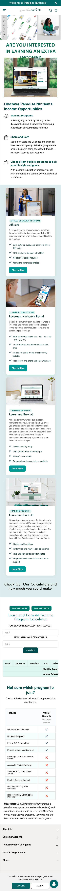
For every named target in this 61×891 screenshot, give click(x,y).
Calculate (30, 650)
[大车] (55, 10)
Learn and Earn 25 (41, 608)
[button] (4, 10)
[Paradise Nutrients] (30, 10)
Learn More (17, 468)
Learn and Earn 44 (19, 608)
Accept (40, 886)
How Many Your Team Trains (30, 637)
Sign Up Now (18, 270)
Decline (21, 886)
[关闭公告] (55, 2)
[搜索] (50, 10)
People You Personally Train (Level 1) (30, 626)
